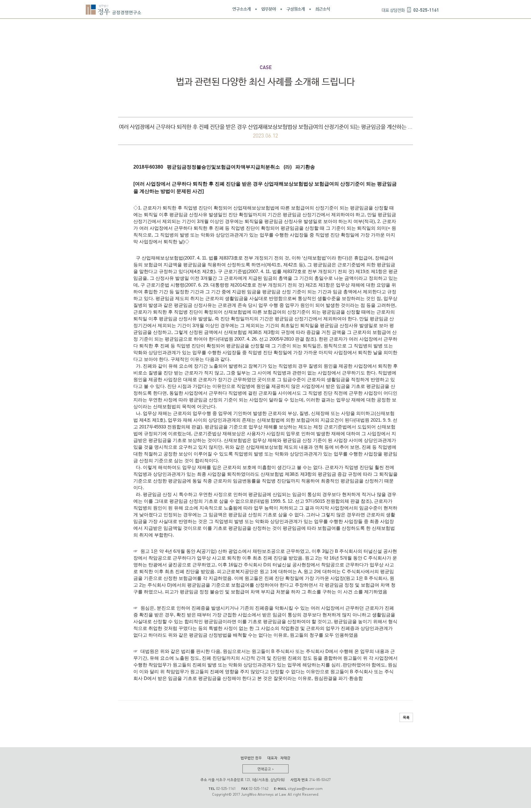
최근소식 (322, 9)
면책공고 (266, 769)
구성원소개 (295, 9)
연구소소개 (241, 9)
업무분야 (268, 9)
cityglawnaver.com (305, 788)
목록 (406, 717)
